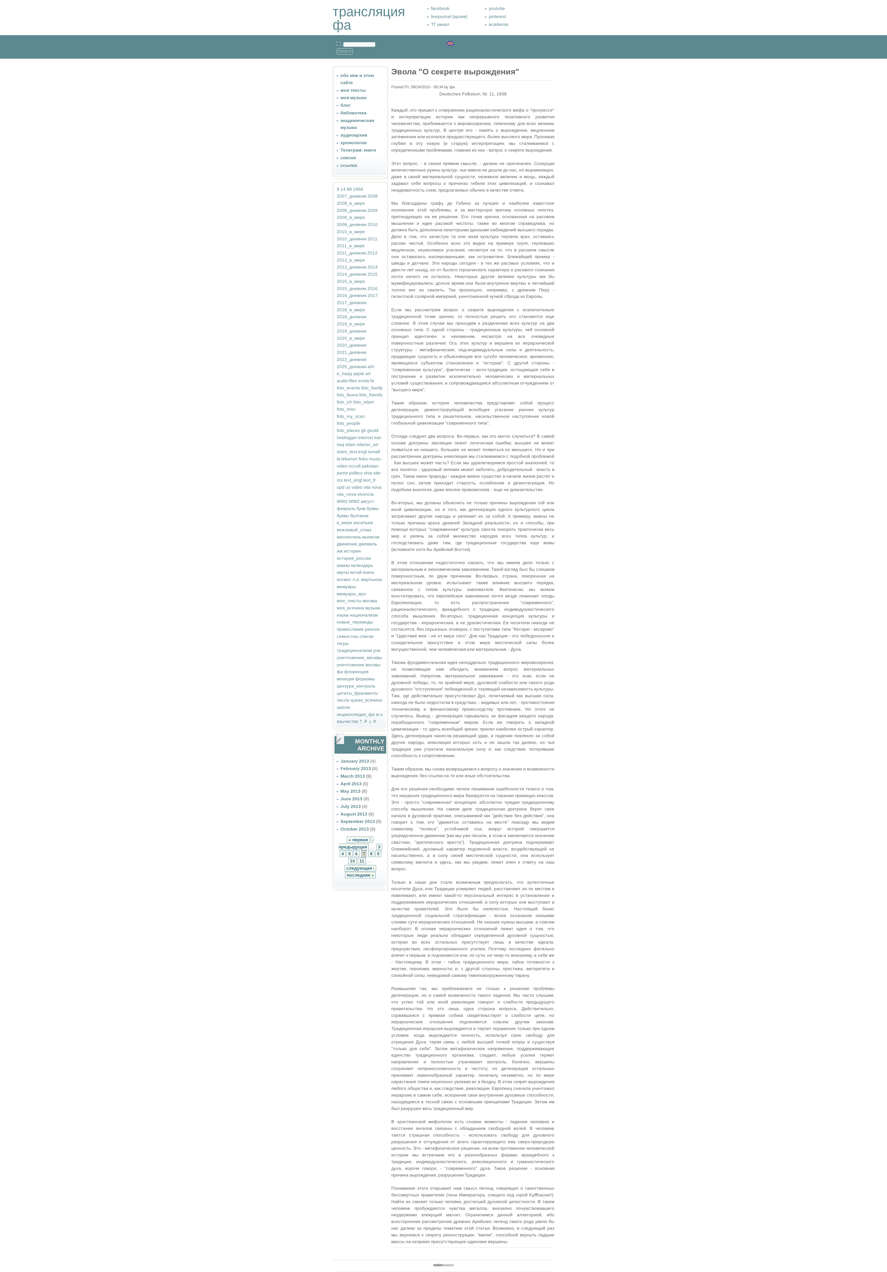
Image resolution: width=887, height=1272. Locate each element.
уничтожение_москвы (359, 657)
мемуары (346, 586)
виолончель (349, 537)
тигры (343, 643)
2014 (373, 267)
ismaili (374, 451)
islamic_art (367, 444)
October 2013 (354, 829)
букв (360, 508)
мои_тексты (349, 600)
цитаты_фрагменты (357, 693)
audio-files (347, 380)
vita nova (373, 487)
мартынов (371, 579)
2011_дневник (351, 253)
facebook (440, 8)
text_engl (353, 480)
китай (356, 572)
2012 (372, 253)
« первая (358, 839)
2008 (373, 196)
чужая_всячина (366, 700)
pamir (342, 473)
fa (372, 380)
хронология (353, 142)
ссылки (348, 165)
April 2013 (351, 783)
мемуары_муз (351, 593)
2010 (373, 224)
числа (343, 700)
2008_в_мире (351, 203)
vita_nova (346, 494)
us (348, 487)
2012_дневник (351, 267)
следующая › (360, 868)
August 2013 (353, 814)
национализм (364, 615)
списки (348, 157)
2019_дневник (351, 331)
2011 (372, 238)
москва (370, 600)
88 (349, 189)
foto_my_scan (351, 416)
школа (343, 707)
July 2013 (350, 806)
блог (345, 105)
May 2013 (350, 791)
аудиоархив (353, 135)
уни (376, 650)
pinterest (497, 16)
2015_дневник (351, 288)
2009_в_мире (351, 217)
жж (340, 551)
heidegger (347, 437)
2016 (373, 288)
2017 (373, 295)
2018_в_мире (351, 309)
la (338, 458)
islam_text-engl (352, 451)
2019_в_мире (351, 323)
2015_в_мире (351, 281)
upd (340, 487)
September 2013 (357, 821)
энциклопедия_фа (356, 714)
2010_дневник (351, 238)
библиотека (353, 112)
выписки (371, 537)
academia (498, 24)
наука (343, 615)
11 (361, 861)
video (357, 487)
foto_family (372, 387)
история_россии (354, 558)
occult (355, 466)
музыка (372, 607)
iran (377, 437)
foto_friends (371, 394)
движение (347, 543)
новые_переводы (355, 622)
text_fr (369, 480)
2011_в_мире (351, 245)
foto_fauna (347, 394)
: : (339, 43)
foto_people (348, 423)
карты (343, 572)
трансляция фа (369, 18)
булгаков (359, 515)
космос (344, 579)
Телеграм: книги (358, 150)
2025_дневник (351, 366)
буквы (373, 508)
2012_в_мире (351, 260)
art (368, 373)
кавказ (343, 565)
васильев (363, 522)
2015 (373, 274)
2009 (373, 210)
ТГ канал (440, 24)
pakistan (370, 466)
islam (350, 444)
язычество (347, 721)
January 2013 (354, 761)
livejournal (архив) (449, 16)
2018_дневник (351, 316)
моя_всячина (350, 607)
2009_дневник (351, 224)
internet (365, 437)
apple (358, 373)
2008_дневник (351, 210)
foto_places (348, 430)
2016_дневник (351, 295)
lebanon (349, 458)
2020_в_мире (351, 338)
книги (368, 572)
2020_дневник (351, 345)
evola (363, 380)
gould (372, 430)
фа (340, 671)
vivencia (365, 494)
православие (350, 629)
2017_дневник (351, 302)
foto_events (348, 387)
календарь (362, 565)
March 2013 (352, 776)
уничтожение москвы (359, 664)
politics (356, 473)
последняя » (360, 875)
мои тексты (353, 90)
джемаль (367, 543)
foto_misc (346, 409)
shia (368, 473)
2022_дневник (351, 359)
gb (363, 430)
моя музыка (353, 97)
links (363, 458)
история (352, 551)
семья (343, 636)
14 (343, 189)
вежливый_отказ (354, 529)
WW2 (342, 501)
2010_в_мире (351, 231)
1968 (358, 189)
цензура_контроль (356, 686)
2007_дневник (351, 196)
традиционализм (354, 650)
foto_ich (344, 402)
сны (354, 636)
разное (372, 629)
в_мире (344, 522)
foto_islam (364, 402)
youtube (497, 8)
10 (352, 861)
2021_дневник (351, 352)
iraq (340, 444)
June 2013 (351, 798)
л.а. (356, 579)
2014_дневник (351, 274)
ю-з (379, 714)
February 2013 (355, 768)
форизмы (365, 678)
